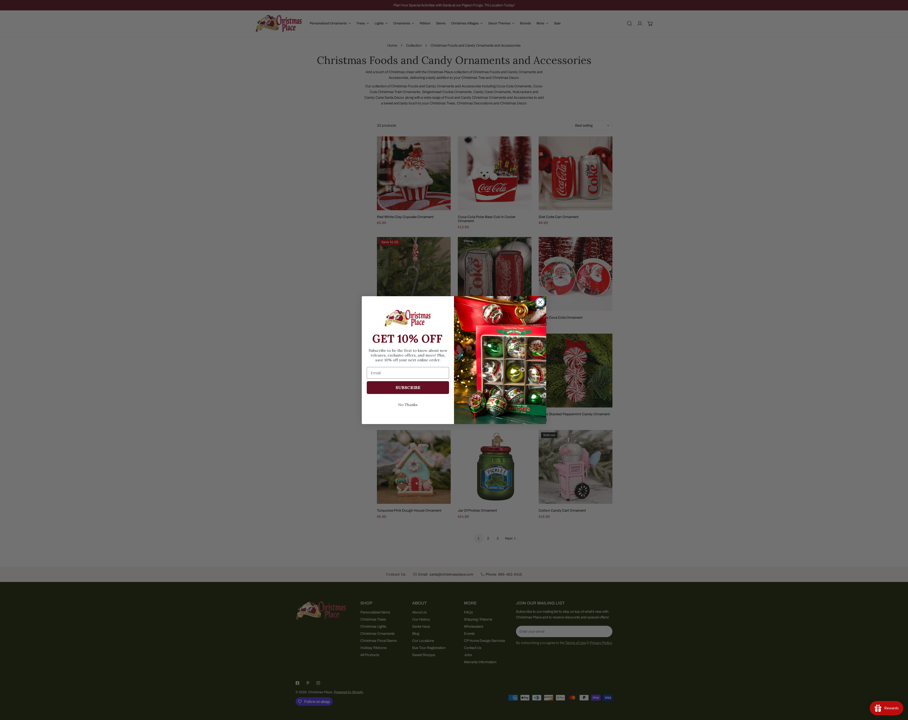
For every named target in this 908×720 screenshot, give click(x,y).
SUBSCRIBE (408, 387)
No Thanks (408, 404)
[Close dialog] (540, 302)
